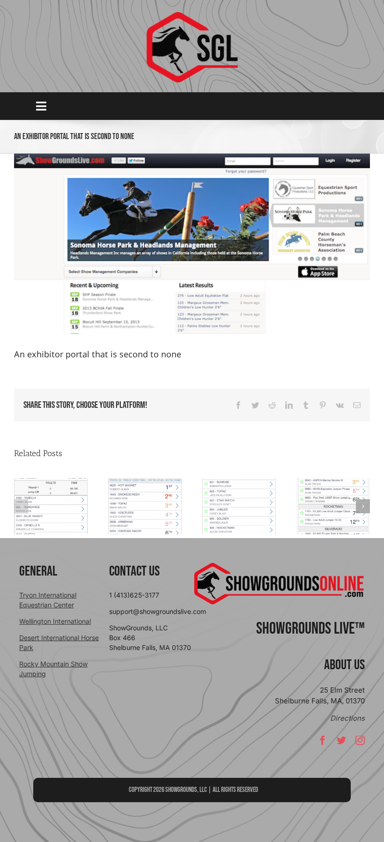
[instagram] (360, 740)
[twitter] (341, 740)
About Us (344, 665)
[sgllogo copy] (192, 15)
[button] (21, 506)
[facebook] (322, 740)
